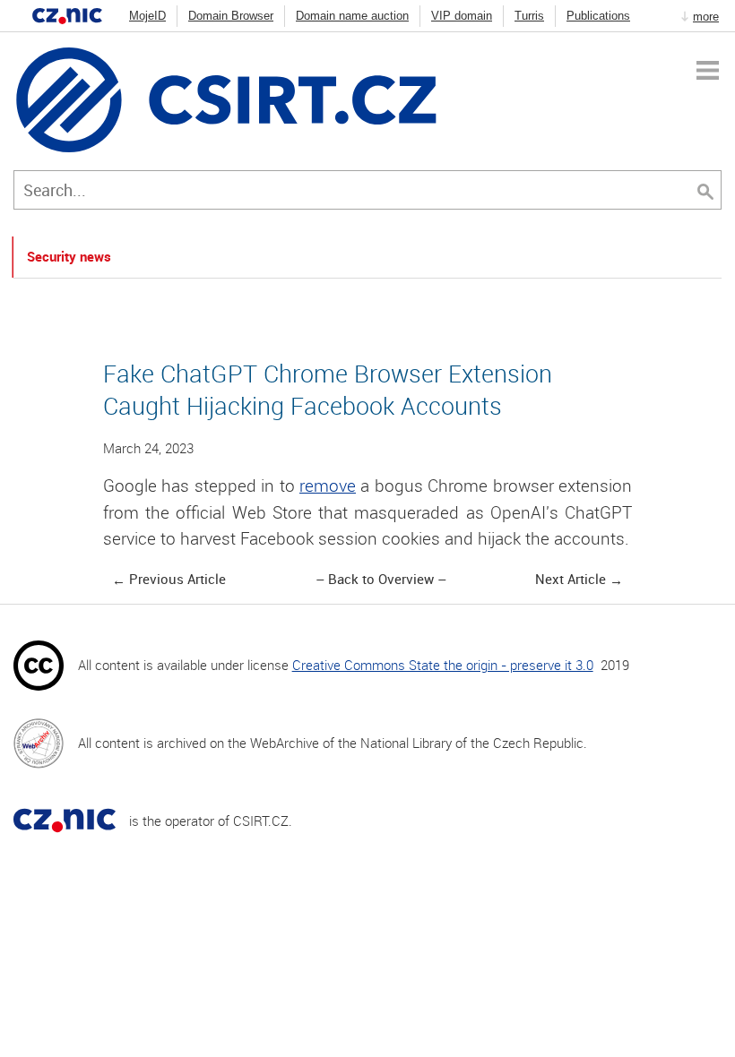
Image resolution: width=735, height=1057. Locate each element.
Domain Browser (230, 15)
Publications (598, 15)
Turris (529, 15)
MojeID (147, 15)
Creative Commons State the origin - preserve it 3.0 (442, 665)
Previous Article (177, 580)
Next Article (570, 580)
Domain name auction (352, 15)
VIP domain (461, 15)
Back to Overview (381, 580)
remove (327, 485)
